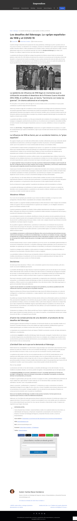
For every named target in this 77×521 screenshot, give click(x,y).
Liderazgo (15, 30)
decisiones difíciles (17, 372)
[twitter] (36, 513)
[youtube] (39, 513)
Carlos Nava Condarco (25, 41)
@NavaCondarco (23, 430)
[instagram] (41, 513)
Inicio (11, 30)
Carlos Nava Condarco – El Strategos (29, 427)
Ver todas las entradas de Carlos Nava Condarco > (32, 500)
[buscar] (54, 8)
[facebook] (33, 513)
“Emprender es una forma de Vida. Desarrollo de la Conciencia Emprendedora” (42, 418)
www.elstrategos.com (22, 421)
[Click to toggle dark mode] (57, 8)
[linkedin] (44, 513)
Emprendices (43, 519)
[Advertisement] (38, 19)
